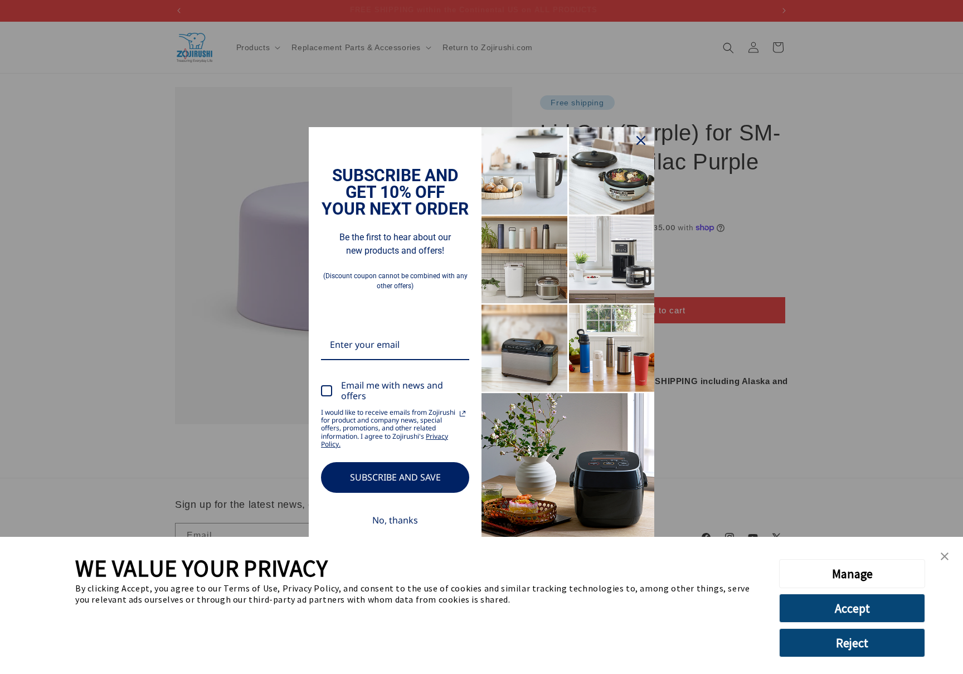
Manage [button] (852, 573)
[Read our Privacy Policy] (462, 413)
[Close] (641, 140)
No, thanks (395, 520)
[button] (944, 557)
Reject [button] (852, 643)
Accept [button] (852, 608)
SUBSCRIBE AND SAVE (395, 477)
